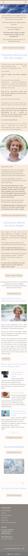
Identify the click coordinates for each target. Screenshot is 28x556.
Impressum (4, 518)
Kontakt (3, 513)
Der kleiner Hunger (17, 393)
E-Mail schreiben (7, 539)
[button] (3, 488)
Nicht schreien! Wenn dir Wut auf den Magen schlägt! (19, 413)
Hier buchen (5, 359)
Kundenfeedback (6, 510)
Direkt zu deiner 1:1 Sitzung (14, 275)
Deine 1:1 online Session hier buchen (13, 48)
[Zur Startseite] (3, 2)
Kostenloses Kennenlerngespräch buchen (14, 215)
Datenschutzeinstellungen (8, 522)
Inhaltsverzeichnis (6, 515)
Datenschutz (5, 520)
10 (16, 433)
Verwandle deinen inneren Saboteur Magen (17, 374)
